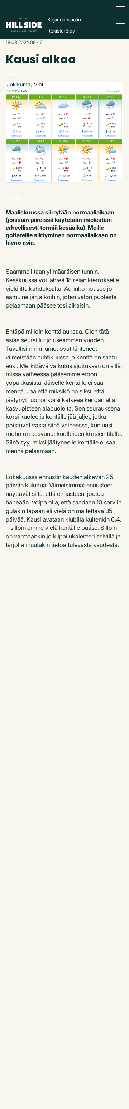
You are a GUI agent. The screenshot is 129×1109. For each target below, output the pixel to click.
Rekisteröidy (61, 31)
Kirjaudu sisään (64, 19)
